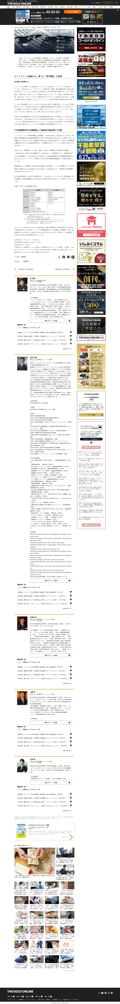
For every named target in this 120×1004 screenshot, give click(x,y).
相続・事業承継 (16, 7)
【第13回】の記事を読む (26, 269)
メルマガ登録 (91, 414)
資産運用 (62, 7)
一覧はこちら (92, 22)
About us (76, 999)
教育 (89, 7)
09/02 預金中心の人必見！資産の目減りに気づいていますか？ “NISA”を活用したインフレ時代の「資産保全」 (91, 489)
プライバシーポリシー (30, 999)
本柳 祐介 (33, 617)
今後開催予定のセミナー (92, 12)
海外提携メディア (67, 999)
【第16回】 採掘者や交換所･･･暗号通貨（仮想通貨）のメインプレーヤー (37, 336)
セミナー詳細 (72, 12)
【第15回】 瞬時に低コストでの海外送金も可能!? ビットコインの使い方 (37, 340)
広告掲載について (57, 999)
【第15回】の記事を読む (62, 269)
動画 (105, 7)
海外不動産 (35, 7)
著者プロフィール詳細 (51, 320)
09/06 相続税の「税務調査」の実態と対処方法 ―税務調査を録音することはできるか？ (91, 512)
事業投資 (42, 7)
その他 (99, 7)
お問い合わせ (41, 999)
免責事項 (21, 999)
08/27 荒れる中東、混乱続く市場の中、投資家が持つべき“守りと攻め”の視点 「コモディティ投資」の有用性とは (91, 465)
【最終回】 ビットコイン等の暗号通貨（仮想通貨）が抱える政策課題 (36, 332)
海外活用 (50, 7)
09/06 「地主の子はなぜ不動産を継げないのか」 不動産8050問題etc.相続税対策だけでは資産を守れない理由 (91, 504)
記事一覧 (9, 996)
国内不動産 (26, 7)
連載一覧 (28, 996)
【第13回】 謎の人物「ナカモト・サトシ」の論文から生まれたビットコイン (38, 344)
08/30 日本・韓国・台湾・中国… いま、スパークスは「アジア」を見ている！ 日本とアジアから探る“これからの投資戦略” (91, 472)
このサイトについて (12, 999)
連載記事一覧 (66, 348)
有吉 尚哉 (33, 357)
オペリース (82, 7)
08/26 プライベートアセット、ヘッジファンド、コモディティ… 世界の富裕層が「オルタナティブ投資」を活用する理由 (91, 453)
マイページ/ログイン (108, 2)
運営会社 (48, 999)
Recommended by (66, 970)
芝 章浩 (32, 278)
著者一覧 (37, 996)
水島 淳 (32, 692)
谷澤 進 (32, 759)
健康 (94, 7)
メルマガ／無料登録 (95, 2)
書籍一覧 (47, 996)
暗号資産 (69, 7)
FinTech (25, 44)
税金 (76, 7)
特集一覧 (19, 996)
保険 (56, 7)
